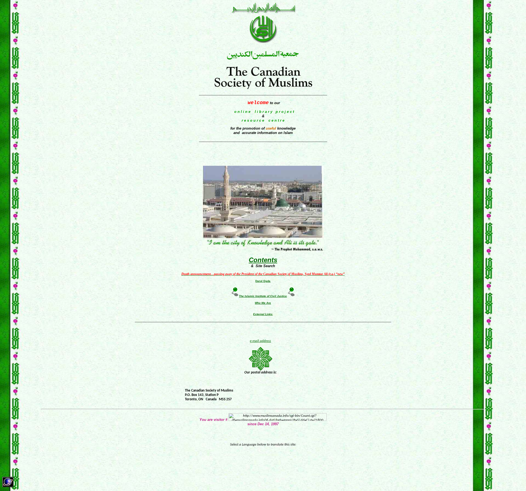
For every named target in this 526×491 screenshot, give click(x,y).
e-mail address (260, 341)
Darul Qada (262, 280)
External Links (263, 314)
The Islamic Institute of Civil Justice (263, 296)
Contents (263, 260)
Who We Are (263, 302)
